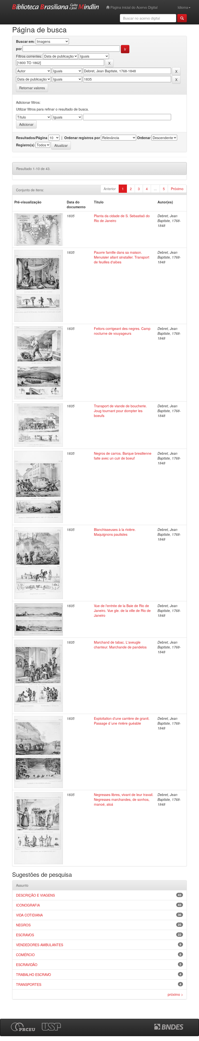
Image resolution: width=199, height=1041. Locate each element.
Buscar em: (25, 41)
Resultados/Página (31, 137)
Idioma (183, 7)
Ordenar (143, 137)
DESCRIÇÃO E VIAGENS (35, 895)
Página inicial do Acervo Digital (133, 7)
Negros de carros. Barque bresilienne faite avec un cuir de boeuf (122, 456)
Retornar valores (32, 87)
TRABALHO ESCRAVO (33, 974)
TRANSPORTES (28, 984)
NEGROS (23, 924)
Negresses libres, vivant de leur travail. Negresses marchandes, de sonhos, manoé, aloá (123, 799)
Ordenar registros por (82, 137)
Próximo (177, 188)
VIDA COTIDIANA (29, 915)
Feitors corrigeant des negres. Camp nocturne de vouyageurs (122, 331)
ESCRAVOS (25, 934)
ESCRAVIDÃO (26, 964)
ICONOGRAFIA (28, 905)
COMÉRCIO (25, 954)
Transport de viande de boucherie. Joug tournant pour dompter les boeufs (120, 410)
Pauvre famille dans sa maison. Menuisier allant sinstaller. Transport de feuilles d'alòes (121, 257)
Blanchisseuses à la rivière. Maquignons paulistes (115, 532)
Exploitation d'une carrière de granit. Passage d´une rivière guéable (121, 721)
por (19, 48)
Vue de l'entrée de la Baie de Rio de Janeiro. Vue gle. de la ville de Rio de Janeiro (122, 610)
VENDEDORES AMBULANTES (39, 944)
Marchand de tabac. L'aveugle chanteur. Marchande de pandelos (120, 644)
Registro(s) (25, 144)
